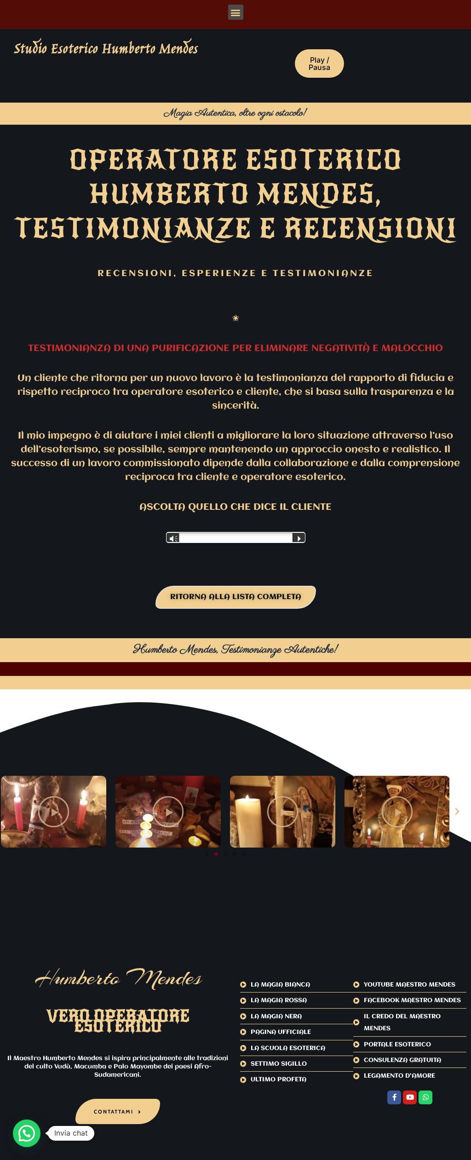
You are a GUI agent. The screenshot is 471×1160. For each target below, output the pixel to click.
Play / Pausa (319, 63)
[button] (235, 12)
